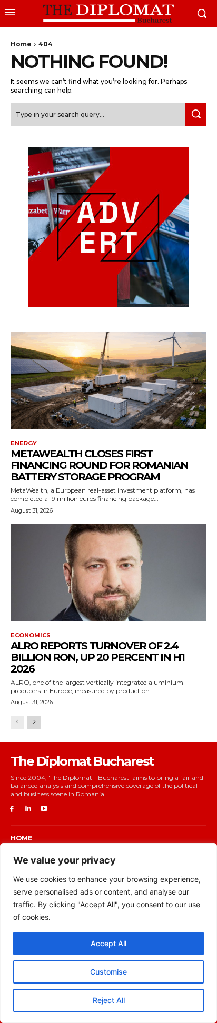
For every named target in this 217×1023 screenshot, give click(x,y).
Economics (31, 635)
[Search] (195, 114)
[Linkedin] (28, 809)
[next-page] (34, 722)
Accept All (108, 943)
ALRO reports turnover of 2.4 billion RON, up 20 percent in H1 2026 (97, 657)
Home (21, 44)
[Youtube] (44, 809)
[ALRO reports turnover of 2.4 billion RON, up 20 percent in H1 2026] (108, 572)
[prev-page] (17, 722)
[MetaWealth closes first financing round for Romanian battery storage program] (108, 380)
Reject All (109, 1000)
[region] (108, 933)
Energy (24, 443)
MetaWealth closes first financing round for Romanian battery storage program (99, 465)
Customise (108, 971)
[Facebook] (11, 809)
